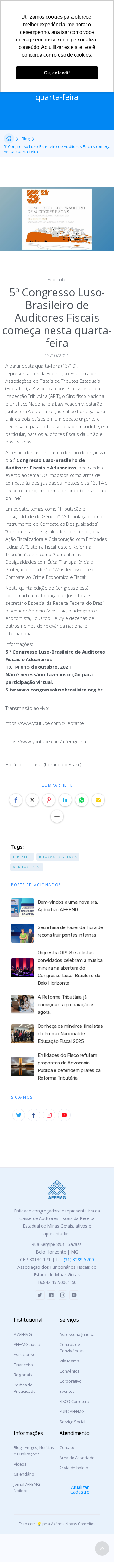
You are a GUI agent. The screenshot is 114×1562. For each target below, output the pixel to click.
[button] (16, 800)
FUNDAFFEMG (72, 1411)
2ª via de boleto (74, 1468)
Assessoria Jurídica (77, 1334)
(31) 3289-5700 (79, 1259)
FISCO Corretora (74, 1401)
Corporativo (71, 1381)
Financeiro (23, 1364)
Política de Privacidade (25, 1388)
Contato (67, 1447)
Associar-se (24, 1354)
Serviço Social (72, 1421)
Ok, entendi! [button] (57, 72)
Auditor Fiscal (27, 867)
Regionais (23, 1375)
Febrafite (57, 279)
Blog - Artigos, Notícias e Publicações (34, 1451)
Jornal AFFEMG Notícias (27, 1487)
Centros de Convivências (72, 1348)
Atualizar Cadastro (80, 1489)
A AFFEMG (23, 1334)
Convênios (69, 1371)
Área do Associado (77, 1457)
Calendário (24, 1474)
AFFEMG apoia (27, 1344)
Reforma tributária (58, 857)
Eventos (67, 1391)
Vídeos (20, 1464)
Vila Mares (69, 1361)
